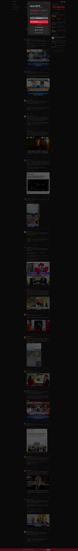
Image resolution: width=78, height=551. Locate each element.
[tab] (34, 10)
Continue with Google (39, 27)
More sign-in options (39, 32)
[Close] (29, 3)
